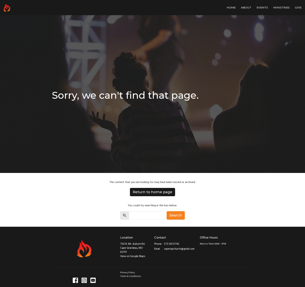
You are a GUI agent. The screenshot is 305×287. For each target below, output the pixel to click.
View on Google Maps (132, 256)
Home (231, 7)
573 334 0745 (171, 244)
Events (262, 7)
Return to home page (152, 192)
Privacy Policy (127, 272)
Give (298, 7)
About (246, 7)
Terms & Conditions (130, 276)
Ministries (281, 7)
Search (175, 215)
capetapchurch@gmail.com (179, 249)
